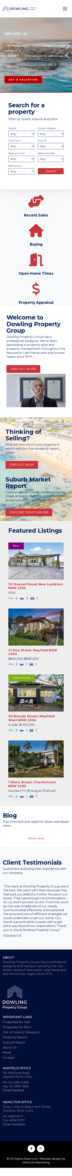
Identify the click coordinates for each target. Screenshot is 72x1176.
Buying (36, 245)
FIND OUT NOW (22, 465)
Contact (9, 1057)
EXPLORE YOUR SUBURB (29, 512)
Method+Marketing (36, 1162)
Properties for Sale (16, 1022)
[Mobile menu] (65, 9)
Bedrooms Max (46, 153)
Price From (14, 140)
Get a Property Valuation (21, 1032)
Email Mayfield (13, 1090)
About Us (10, 1047)
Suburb (12, 128)
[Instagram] (40, 1148)
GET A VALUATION (23, 79)
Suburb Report (14, 1042)
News (7, 1052)
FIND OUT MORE (23, 369)
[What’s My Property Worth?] (36, 289)
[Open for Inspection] (36, 259)
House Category (47, 128)
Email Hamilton (14, 1124)
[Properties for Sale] (36, 201)
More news (36, 838)
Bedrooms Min (16, 153)
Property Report (15, 1037)
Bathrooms (14, 165)
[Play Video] (36, 390)
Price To (42, 140)
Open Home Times (36, 274)
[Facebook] (31, 1148)
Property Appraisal (36, 303)
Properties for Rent (17, 1027)
